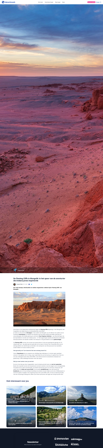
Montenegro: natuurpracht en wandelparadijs (51, 402)
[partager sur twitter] (31, 284)
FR (100, 2)
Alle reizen (40, 2)
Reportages (57, 2)
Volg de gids (21, 270)
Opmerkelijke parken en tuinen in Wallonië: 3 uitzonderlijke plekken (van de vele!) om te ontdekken (51, 423)
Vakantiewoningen (49, 2)
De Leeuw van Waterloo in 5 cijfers (78, 402)
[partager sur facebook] (29, 284)
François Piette (19, 284)
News (63, 2)
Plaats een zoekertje (91, 2)
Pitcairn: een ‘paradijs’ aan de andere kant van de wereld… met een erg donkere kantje (81, 423)
